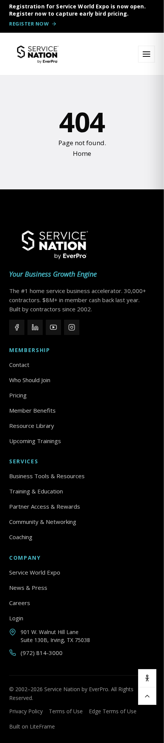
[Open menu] (146, 54)
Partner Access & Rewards (44, 506)
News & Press (28, 587)
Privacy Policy (26, 711)
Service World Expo (34, 572)
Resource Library (31, 425)
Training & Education (36, 491)
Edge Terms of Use (113, 711)
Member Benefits (32, 410)
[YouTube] (53, 327)
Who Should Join (29, 380)
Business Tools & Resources (47, 476)
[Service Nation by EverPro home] (37, 54)
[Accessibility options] (147, 678)
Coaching (20, 537)
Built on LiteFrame (32, 726)
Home (82, 153)
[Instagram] (71, 327)
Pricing (18, 395)
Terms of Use (66, 711)
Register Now (29, 23)
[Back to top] (147, 696)
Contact (19, 364)
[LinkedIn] (35, 327)
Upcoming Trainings (35, 441)
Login (16, 618)
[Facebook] (16, 327)
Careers (19, 603)
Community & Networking (42, 521)
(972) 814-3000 (42, 653)
